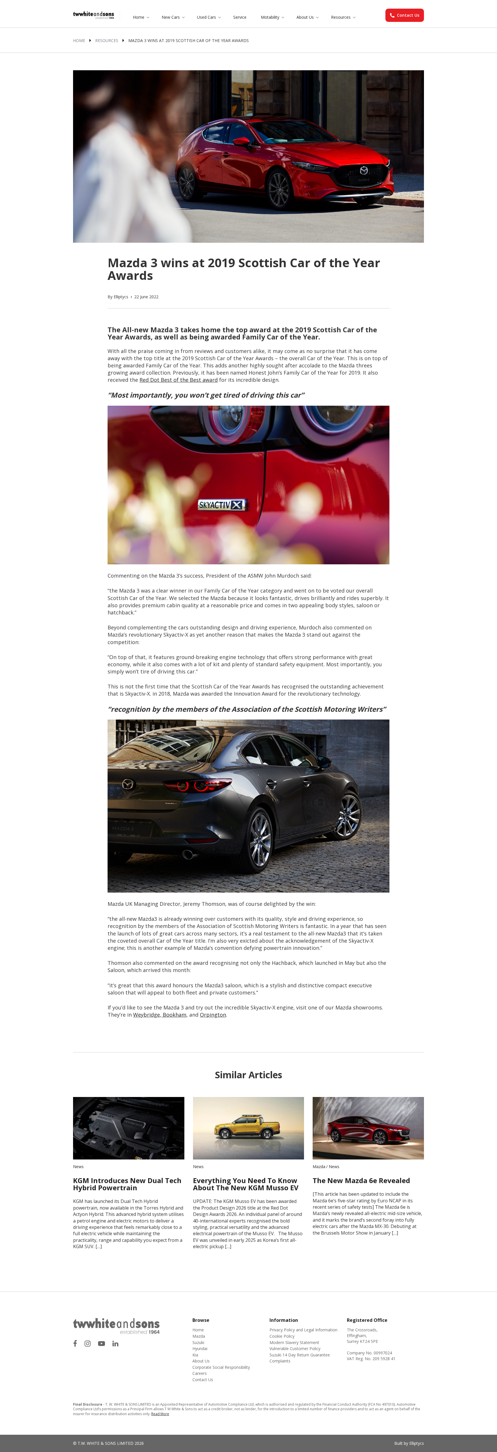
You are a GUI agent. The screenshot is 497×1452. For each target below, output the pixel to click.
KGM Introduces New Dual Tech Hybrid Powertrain (127, 1184)
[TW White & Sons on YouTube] (101, 1343)
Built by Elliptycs (409, 1443)
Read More (160, 1413)
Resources (341, 17)
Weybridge (146, 1014)
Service (239, 17)
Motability (270, 17)
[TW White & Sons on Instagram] (88, 1343)
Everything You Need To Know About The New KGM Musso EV (246, 1184)
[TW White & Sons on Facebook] (75, 1343)
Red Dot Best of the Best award (178, 379)
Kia (195, 1355)
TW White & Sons (93, 15)
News (78, 1166)
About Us (305, 17)
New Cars (171, 17)
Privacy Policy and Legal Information (303, 1330)
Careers (199, 1373)
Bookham (173, 1014)
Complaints (279, 1361)
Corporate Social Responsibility (221, 1367)
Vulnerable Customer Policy (294, 1348)
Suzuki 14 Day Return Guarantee (299, 1355)
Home (138, 17)
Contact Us (408, 15)
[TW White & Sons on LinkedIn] (115, 1343)
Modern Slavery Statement (294, 1342)
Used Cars (206, 17)
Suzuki (198, 1342)
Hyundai (199, 1348)
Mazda (319, 1166)
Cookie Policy (282, 1336)
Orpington (213, 1014)
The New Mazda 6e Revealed (361, 1180)
